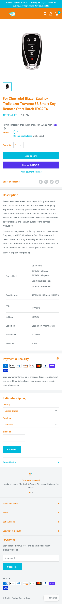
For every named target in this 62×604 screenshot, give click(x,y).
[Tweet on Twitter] (52, 181)
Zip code (7, 431)
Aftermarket (10, 115)
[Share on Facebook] (41, 181)
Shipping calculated (22, 136)
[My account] (50, 13)
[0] (57, 14)
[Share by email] (57, 181)
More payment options (31, 171)
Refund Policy (9, 462)
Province (7, 418)
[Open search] (45, 13)
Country (6, 404)
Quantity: (7, 145)
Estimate (11, 449)
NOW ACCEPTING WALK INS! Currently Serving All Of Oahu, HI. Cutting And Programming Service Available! (31, 4)
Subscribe (12, 566)
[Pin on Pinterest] (46, 181)
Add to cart (31, 155)
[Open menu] (4, 14)
